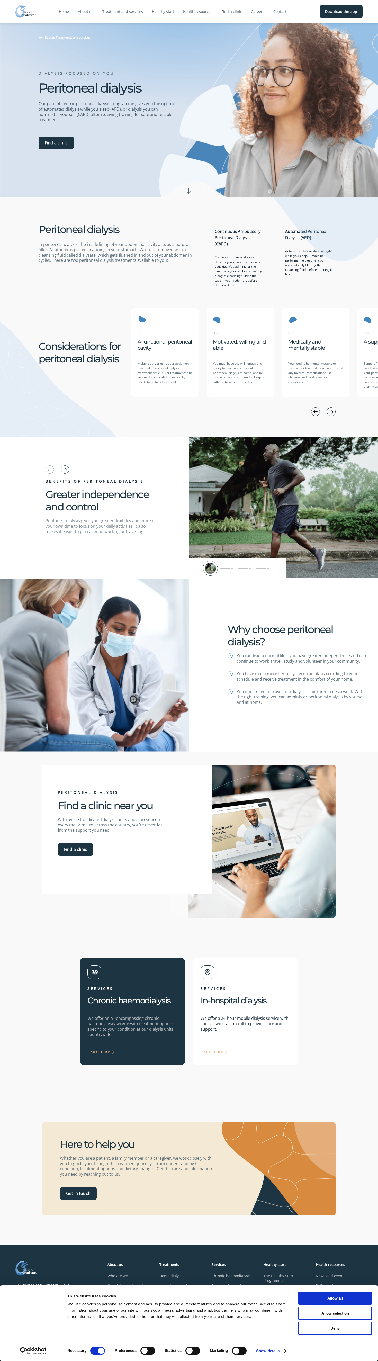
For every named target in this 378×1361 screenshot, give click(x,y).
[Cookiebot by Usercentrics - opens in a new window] (33, 1351)
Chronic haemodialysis (231, 1276)
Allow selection (335, 1313)
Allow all (335, 1298)
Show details (268, 1351)
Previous (127, 352)
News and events (330, 1276)
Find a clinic (231, 11)
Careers (257, 11)
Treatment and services (122, 11)
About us (85, 11)
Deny (335, 1328)
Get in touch (78, 1193)
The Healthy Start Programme (278, 1278)
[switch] (147, 1351)
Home (64, 11)
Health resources (197, 11)
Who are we (117, 1276)
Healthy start (163, 11)
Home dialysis (171, 1276)
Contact (279, 11)
